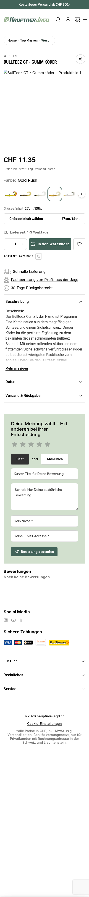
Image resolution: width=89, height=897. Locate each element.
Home (12, 40)
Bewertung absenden (37, 552)
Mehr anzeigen (16, 368)
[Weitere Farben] (81, 194)
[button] (44, 109)
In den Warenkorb (53, 244)
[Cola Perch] (25, 194)
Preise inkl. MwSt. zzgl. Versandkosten (29, 169)
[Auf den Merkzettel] (79, 244)
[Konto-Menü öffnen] (68, 20)
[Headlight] (69, 194)
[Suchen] (58, 20)
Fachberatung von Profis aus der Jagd (44, 279)
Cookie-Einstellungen (44, 724)
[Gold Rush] (54, 194)
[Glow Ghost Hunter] (40, 194)
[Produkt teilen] (80, 59)
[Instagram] (6, 620)
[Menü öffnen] (85, 19)
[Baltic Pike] (11, 194)
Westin (46, 40)
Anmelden (55, 459)
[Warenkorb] (77, 19)
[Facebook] (21, 620)
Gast (20, 459)
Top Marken (29, 40)
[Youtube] (13, 620)
